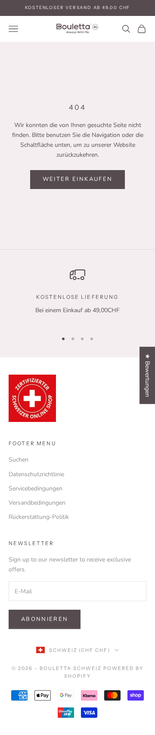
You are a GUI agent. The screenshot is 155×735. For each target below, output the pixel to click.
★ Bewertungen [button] (147, 375)
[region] (77, 295)
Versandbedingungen (37, 503)
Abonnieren (44, 619)
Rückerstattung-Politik (39, 517)
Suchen (18, 460)
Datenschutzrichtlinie (36, 474)
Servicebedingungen (35, 488)
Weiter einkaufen (77, 179)
